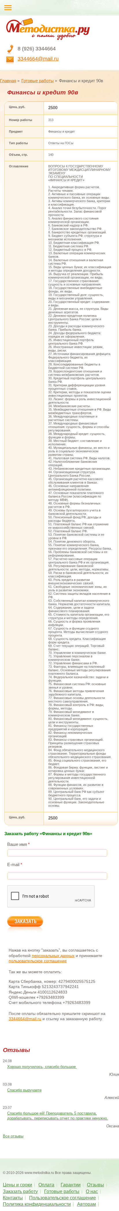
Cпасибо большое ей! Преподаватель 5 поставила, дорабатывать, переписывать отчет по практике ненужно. (57, 1115)
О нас (92, 1191)
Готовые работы (37, 80)
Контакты (13, 1197)
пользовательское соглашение (38, 960)
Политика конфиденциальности (37, 1204)
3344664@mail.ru (38, 59)
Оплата (46, 1184)
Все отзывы (13, 1136)
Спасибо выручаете (24, 1090)
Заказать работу (20, 1191)
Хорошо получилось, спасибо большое (42, 1066)
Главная (8, 80)
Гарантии (71, 1184)
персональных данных (53, 955)
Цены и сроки (17, 1184)
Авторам (86, 1204)
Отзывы (95, 1184)
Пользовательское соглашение (62, 1197)
